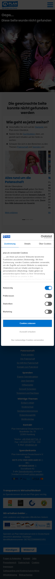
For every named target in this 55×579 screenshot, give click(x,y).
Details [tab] (27, 244)
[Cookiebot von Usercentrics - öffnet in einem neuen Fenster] (41, 236)
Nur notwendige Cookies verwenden (27, 340)
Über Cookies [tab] (45, 244)
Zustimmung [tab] (10, 244)
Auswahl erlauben (27, 332)
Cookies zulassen (27, 323)
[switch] (48, 296)
